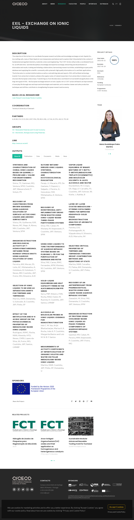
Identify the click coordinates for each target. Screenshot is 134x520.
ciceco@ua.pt (44, 493)
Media (57, 156)
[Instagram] (27, 489)
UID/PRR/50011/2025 (74, 496)
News (53, 4)
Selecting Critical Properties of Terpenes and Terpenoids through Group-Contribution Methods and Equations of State (80, 253)
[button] (108, 153)
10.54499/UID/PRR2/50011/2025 (80, 498)
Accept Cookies (116, 507)
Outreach (104, 4)
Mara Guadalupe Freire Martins (108, 145)
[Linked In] (14, 489)
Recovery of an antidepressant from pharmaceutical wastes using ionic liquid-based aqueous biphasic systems (80, 289)
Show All (17, 156)
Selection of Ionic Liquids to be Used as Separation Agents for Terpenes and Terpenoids (24, 290)
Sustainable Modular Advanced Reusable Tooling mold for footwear (80, 441)
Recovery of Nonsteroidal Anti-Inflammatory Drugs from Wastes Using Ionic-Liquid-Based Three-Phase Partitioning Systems (52, 215)
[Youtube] (32, 489)
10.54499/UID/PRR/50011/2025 (91, 496)
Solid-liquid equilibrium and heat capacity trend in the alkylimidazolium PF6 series (52, 286)
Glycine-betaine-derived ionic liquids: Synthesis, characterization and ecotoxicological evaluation (52, 172)
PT (116, 4)
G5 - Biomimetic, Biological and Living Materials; (28, 132)
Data (38, 156)
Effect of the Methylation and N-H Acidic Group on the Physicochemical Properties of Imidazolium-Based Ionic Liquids (24, 322)
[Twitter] (23, 489)
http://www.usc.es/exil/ (20, 143)
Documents (47, 156)
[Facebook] (19, 489)
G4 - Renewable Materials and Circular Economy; (28, 130)
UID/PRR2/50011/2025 (108, 496)
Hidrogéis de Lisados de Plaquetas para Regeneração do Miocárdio (25, 441)
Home (111, 25)
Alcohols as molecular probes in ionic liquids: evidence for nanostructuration (53, 317)
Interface (93, 4)
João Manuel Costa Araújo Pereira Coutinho (27, 98)
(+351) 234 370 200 (47, 490)
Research (62, 4)
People (83, 4)
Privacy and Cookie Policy (116, 512)
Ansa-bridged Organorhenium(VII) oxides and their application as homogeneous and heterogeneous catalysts (52, 445)
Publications (28, 156)
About (44, 4)
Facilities (73, 4)
